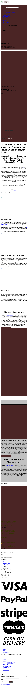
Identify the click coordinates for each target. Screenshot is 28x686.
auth (15, 190)
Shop (4, 11)
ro (23, 167)
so (26, 227)
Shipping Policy (7, 16)
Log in (11, 681)
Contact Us (6, 17)
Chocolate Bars (9, 14)
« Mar (2, 579)
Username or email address (7, 676)
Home (4, 10)
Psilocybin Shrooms (10, 12)
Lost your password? (5, 684)
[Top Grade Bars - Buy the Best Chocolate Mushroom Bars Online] (5, 2)
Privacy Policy (6, 15)
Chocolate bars (9, 315)
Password (3, 679)
